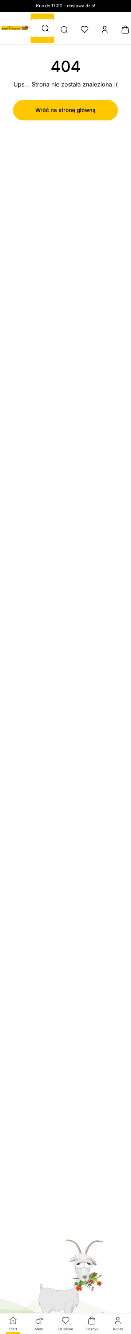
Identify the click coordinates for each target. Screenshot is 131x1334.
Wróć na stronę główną (65, 110)
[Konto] (105, 29)
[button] (45, 28)
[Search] (64, 29)
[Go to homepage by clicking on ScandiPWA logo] (11, 28)
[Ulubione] (84, 29)
